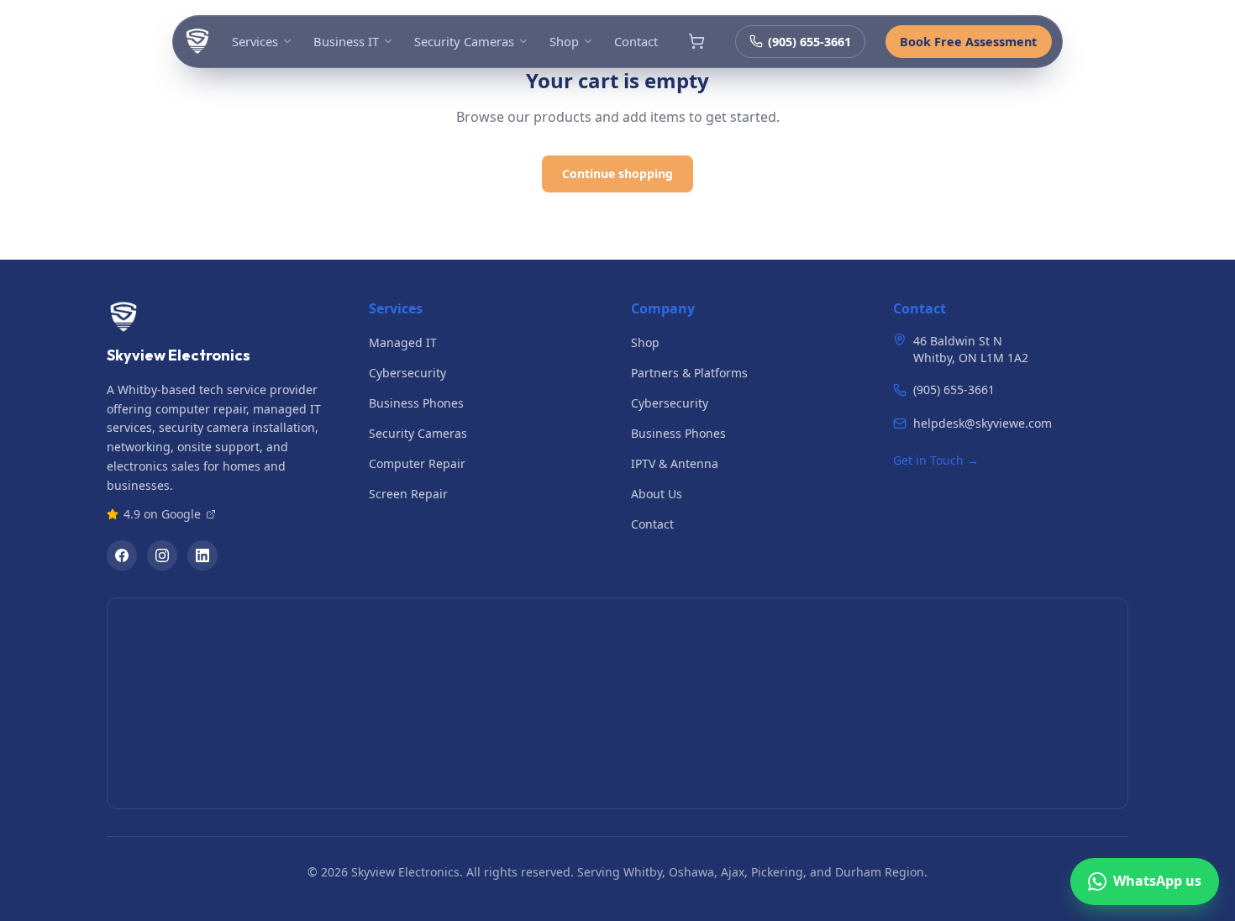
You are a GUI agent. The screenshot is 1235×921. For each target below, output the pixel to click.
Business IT (346, 41)
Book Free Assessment (968, 42)
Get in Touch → (936, 460)
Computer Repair (417, 463)
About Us (656, 494)
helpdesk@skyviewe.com (982, 423)
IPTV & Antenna (674, 463)
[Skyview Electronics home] (197, 41)
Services (255, 41)
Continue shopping (617, 174)
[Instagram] (162, 555)
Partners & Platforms (689, 373)
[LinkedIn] (202, 555)
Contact (636, 41)
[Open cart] (696, 41)
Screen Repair (408, 494)
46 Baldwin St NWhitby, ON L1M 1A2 (970, 349)
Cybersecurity (407, 373)
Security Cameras (464, 41)
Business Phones (416, 403)
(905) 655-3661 (809, 42)
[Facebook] (122, 555)
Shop (564, 41)
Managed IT (403, 342)
